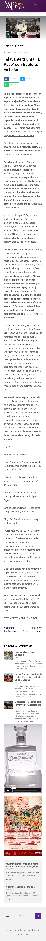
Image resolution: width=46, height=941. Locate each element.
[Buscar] (38, 916)
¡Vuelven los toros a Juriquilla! (20, 887)
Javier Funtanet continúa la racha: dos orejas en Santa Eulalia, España (28, 677)
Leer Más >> (9, 879)
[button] (35, 5)
